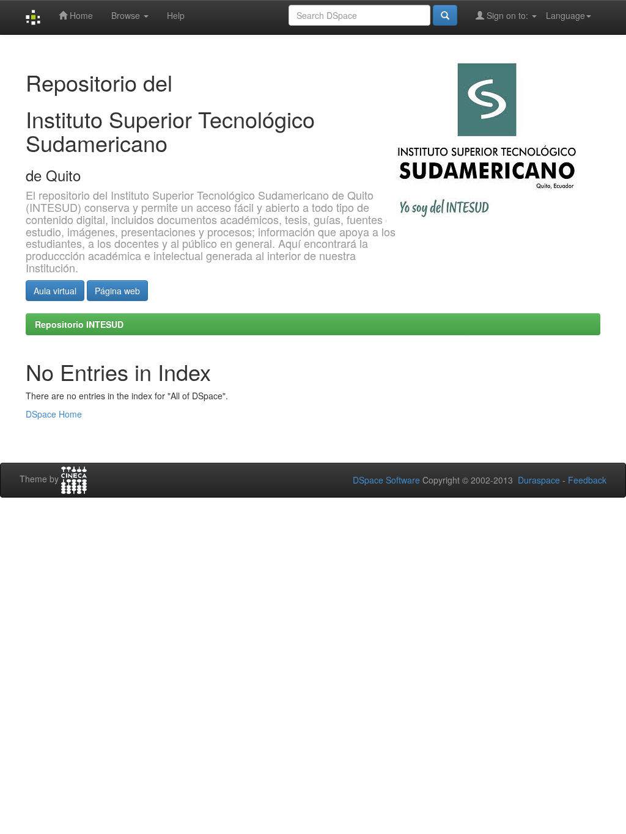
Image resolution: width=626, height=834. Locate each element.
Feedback (587, 480)
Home (80, 15)
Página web (117, 291)
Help (176, 15)
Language (565, 15)
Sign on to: (507, 15)
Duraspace (539, 480)
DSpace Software (386, 480)
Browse (126, 15)
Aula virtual (55, 291)
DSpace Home (54, 414)
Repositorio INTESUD (79, 324)
